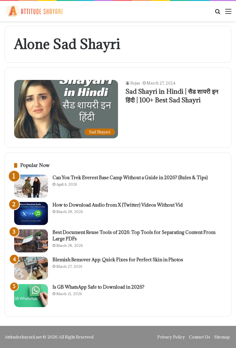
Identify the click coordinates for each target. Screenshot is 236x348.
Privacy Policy (171, 337)
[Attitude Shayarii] (34, 11)
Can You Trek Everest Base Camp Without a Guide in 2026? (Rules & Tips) (130, 177)
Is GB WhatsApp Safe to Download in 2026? (98, 287)
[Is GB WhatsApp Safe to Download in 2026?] (31, 295)
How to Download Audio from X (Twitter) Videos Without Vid (118, 205)
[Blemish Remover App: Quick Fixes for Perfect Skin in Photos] (31, 268)
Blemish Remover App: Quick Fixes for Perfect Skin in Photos (118, 260)
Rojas (135, 83)
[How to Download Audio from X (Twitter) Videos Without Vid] (31, 213)
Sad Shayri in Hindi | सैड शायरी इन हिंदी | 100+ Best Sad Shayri (172, 95)
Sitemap (222, 337)
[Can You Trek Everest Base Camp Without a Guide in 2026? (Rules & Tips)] (31, 186)
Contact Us (199, 337)
